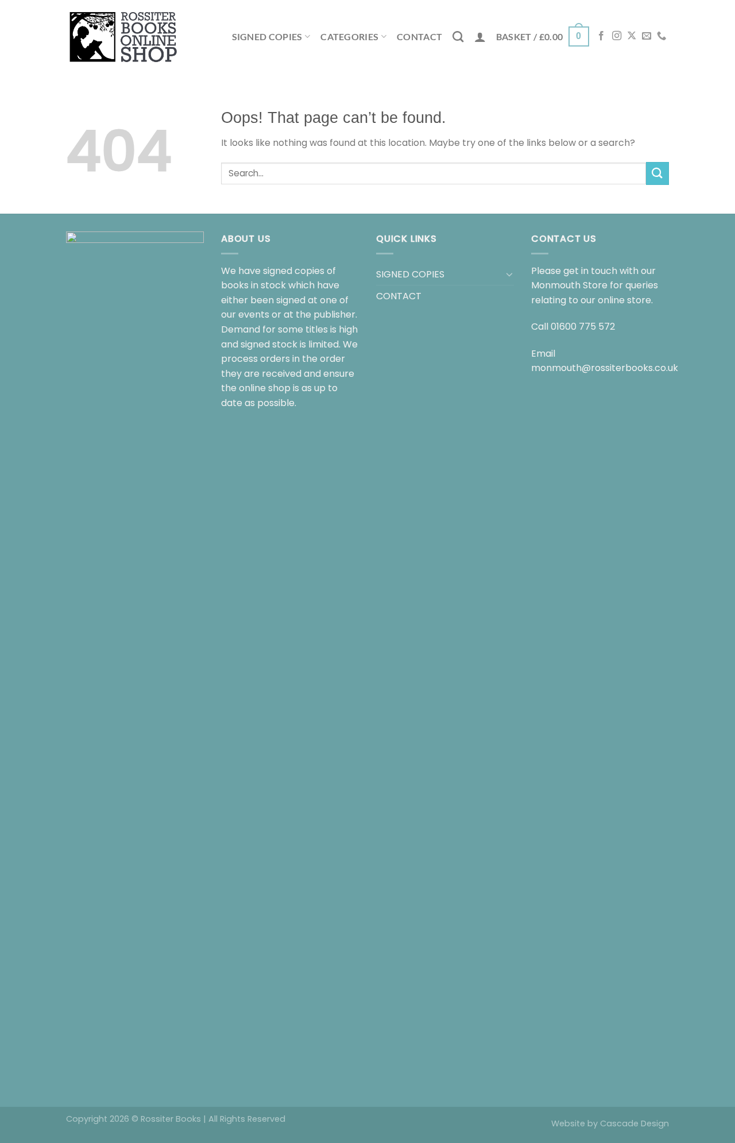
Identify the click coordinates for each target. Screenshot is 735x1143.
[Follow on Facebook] (601, 36)
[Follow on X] (631, 36)
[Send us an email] (646, 36)
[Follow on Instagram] (616, 36)
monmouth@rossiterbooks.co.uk (604, 367)
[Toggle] (509, 274)
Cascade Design (634, 1123)
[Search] (457, 36)
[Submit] (657, 173)
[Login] (480, 36)
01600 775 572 (583, 326)
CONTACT (419, 36)
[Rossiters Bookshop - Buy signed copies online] (123, 36)
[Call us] (661, 36)
